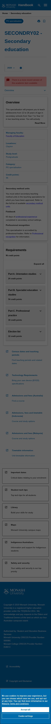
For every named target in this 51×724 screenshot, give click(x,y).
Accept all (25, 709)
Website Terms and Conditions (15, 703)
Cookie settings (25, 716)
